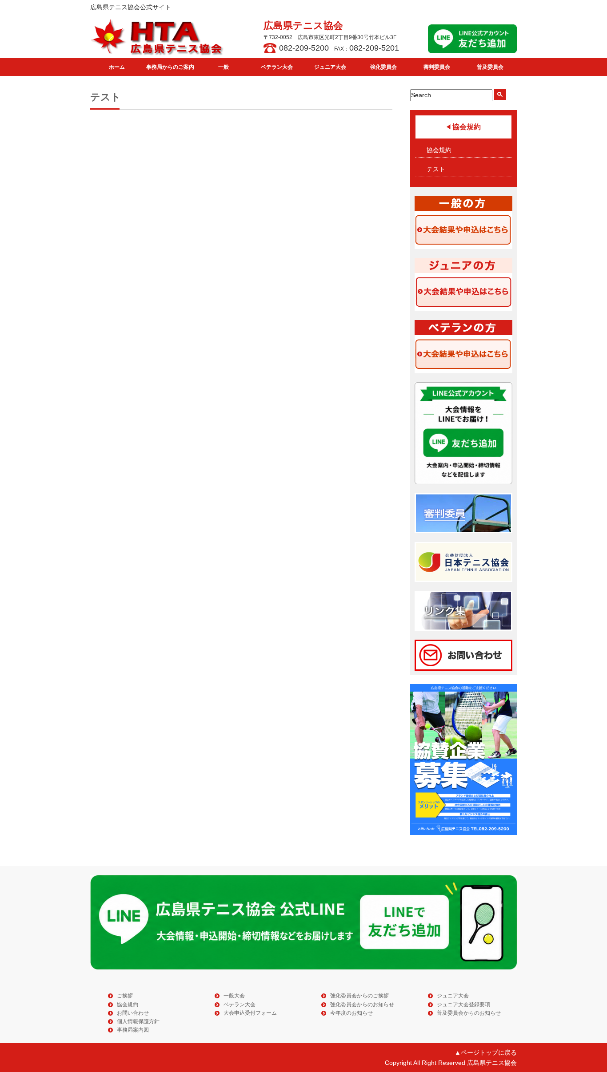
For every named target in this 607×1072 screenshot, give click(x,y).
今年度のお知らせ (351, 1013)
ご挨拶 (125, 996)
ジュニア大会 (330, 67)
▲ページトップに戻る (486, 1052)
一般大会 (234, 996)
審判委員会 (436, 67)
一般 (223, 67)
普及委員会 (490, 67)
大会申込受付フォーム (250, 1013)
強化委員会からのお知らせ (362, 1004)
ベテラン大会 (277, 67)
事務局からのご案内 (170, 67)
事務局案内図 (133, 1030)
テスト (436, 169)
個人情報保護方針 (138, 1021)
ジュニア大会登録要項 (463, 1004)
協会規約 (439, 150)
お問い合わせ (133, 1013)
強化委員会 (383, 67)
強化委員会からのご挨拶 (359, 996)
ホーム (117, 67)
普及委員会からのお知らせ (469, 1013)
